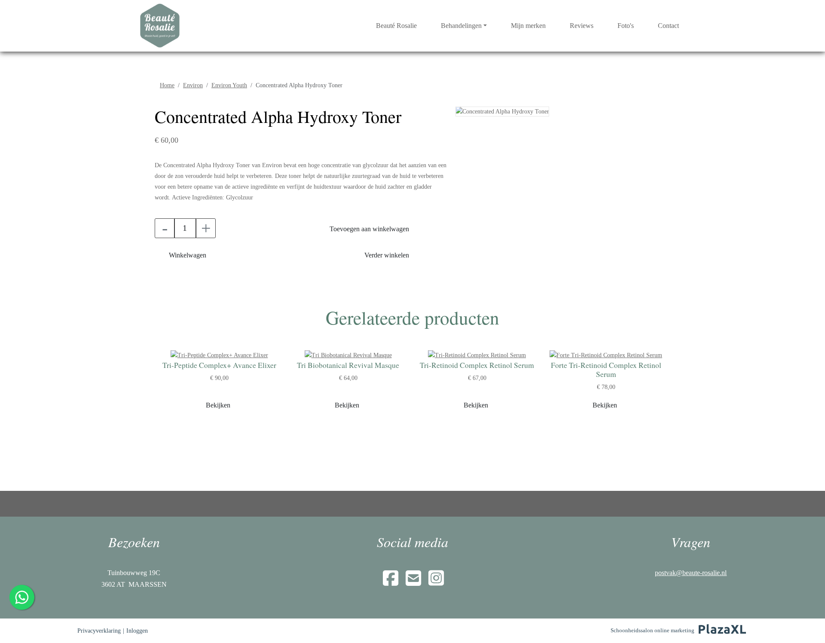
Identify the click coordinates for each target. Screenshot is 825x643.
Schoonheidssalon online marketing (652, 630)
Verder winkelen (386, 255)
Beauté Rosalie (396, 25)
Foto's (625, 25)
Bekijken (218, 405)
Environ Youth (229, 85)
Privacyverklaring (99, 631)
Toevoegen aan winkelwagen (369, 229)
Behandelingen (461, 25)
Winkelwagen (187, 255)
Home (167, 85)
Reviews (581, 25)
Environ (193, 85)
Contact (668, 25)
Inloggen (137, 631)
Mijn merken (528, 25)
